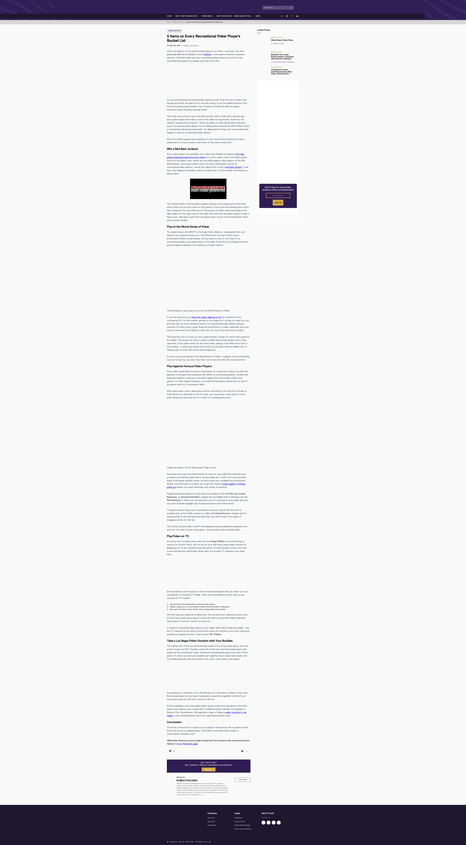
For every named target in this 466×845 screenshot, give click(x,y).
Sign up (208, 769)
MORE (258, 16)
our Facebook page (188, 744)
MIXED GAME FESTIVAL (242, 16)
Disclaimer (238, 818)
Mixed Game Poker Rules (282, 40)
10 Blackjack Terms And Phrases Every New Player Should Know (281, 72)
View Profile (243, 779)
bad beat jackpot (233, 167)
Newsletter (211, 825)
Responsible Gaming (242, 825)
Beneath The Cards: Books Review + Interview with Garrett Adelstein (282, 57)
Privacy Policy (239, 821)
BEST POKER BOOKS (224, 16)
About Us (211, 818)
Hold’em (207, 54)
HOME (169, 16)
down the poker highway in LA (206, 317)
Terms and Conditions (242, 829)
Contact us (266, 817)
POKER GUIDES (207, 16)
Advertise (211, 821)
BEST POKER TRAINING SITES (186, 16)
